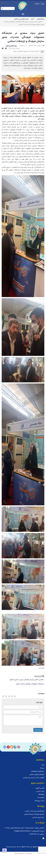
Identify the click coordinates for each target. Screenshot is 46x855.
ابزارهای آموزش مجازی (37, 774)
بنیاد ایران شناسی (38, 817)
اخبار (32, 19)
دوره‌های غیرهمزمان (37, 771)
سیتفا (42, 768)
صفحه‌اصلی (40, 19)
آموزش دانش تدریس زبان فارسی (33, 777)
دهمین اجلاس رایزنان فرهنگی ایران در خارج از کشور (27, 679)
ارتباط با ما (41, 797)
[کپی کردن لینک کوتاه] (4, 850)
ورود (42, 4)
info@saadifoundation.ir (22, 831)
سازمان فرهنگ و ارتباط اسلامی (34, 814)
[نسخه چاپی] (5, 48)
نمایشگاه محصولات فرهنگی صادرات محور (30, 684)
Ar (2, 3)
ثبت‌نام (37, 4)
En (4, 3)
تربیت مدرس (40, 791)
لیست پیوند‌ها (39, 800)
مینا (43, 765)
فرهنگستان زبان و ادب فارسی (34, 811)
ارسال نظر (38, 730)
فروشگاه (41, 794)
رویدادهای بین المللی (21, 19)
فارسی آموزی (40, 788)
